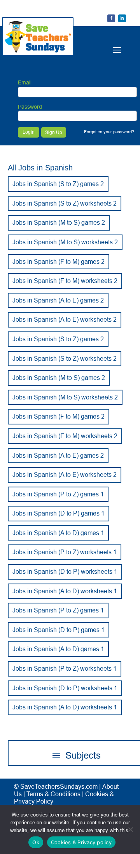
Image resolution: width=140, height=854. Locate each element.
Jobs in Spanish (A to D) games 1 (58, 532)
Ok (35, 842)
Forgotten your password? (109, 131)
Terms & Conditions (53, 793)
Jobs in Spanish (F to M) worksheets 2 (64, 280)
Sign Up (53, 132)
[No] (130, 829)
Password (30, 107)
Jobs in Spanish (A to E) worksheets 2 (64, 319)
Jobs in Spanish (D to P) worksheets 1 (64, 571)
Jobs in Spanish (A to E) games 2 (58, 300)
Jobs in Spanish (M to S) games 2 (58, 222)
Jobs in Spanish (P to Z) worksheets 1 (64, 551)
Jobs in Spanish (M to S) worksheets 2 (65, 241)
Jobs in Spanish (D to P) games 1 (58, 513)
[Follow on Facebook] (111, 18)
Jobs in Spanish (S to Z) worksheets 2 (64, 203)
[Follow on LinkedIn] (122, 18)
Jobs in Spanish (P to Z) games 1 (58, 494)
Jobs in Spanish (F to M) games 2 (58, 261)
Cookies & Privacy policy (81, 842)
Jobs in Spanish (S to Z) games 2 (58, 183)
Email (25, 82)
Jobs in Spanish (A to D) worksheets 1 (64, 590)
